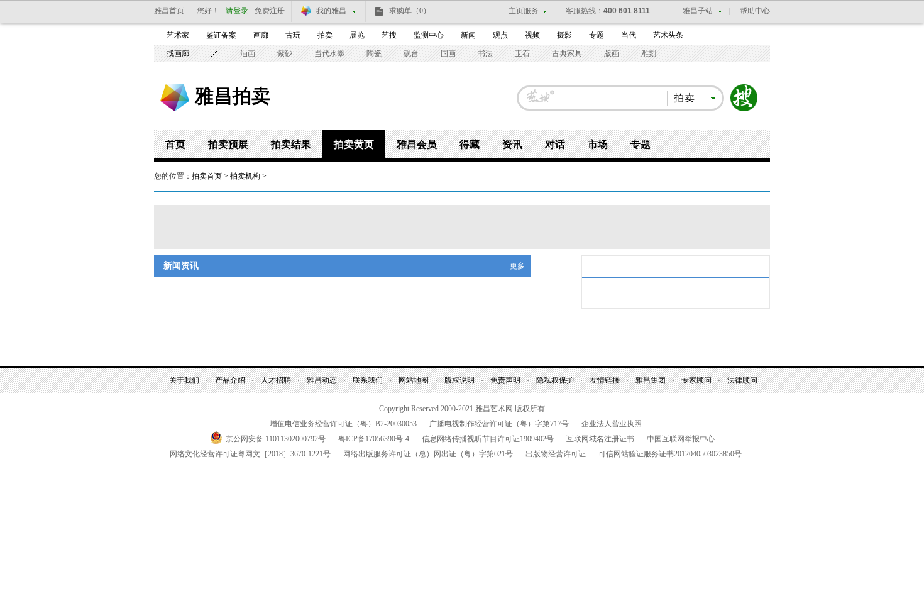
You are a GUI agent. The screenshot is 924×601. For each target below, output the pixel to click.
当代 (628, 35)
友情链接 (605, 380)
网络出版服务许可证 (428, 453)
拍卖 (325, 35)
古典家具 (567, 53)
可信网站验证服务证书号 (670, 453)
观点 (500, 35)
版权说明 (459, 380)
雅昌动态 (322, 380)
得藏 (469, 144)
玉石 (522, 53)
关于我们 (184, 380)
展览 (357, 35)
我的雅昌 (331, 10)
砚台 (411, 53)
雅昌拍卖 (232, 95)
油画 (247, 53)
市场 (598, 144)
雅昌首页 (169, 10)
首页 (175, 144)
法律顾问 (742, 380)
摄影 (564, 35)
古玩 (292, 35)
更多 (517, 266)
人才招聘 (276, 380)
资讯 (512, 144)
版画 (611, 53)
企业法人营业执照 (611, 423)
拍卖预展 (228, 144)
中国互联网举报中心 (681, 438)
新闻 (468, 35)
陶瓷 (374, 53)
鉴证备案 (221, 35)
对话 (555, 144)
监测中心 (429, 35)
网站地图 (414, 380)
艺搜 (389, 35)
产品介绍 (230, 380)
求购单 (410, 10)
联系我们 (368, 380)
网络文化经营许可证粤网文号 (250, 453)
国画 (448, 53)
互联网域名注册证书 (600, 438)
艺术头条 (668, 35)
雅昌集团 (650, 380)
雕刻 (648, 53)
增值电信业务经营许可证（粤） (343, 423)
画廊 (260, 35)
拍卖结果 (291, 144)
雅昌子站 (698, 10)
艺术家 (178, 35)
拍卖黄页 (354, 144)
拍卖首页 (207, 176)
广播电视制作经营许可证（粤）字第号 (499, 423)
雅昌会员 (417, 144)
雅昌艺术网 (174, 97)
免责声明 (505, 380)
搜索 (744, 98)
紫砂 (284, 53)
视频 (532, 35)
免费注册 (270, 10)
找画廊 (178, 53)
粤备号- (373, 438)
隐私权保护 (555, 380)
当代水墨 (329, 53)
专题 (596, 35)
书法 (485, 53)
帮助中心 (755, 10)
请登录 (237, 10)
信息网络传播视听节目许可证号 (488, 438)
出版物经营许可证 (555, 453)
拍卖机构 (245, 176)
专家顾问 (696, 380)
